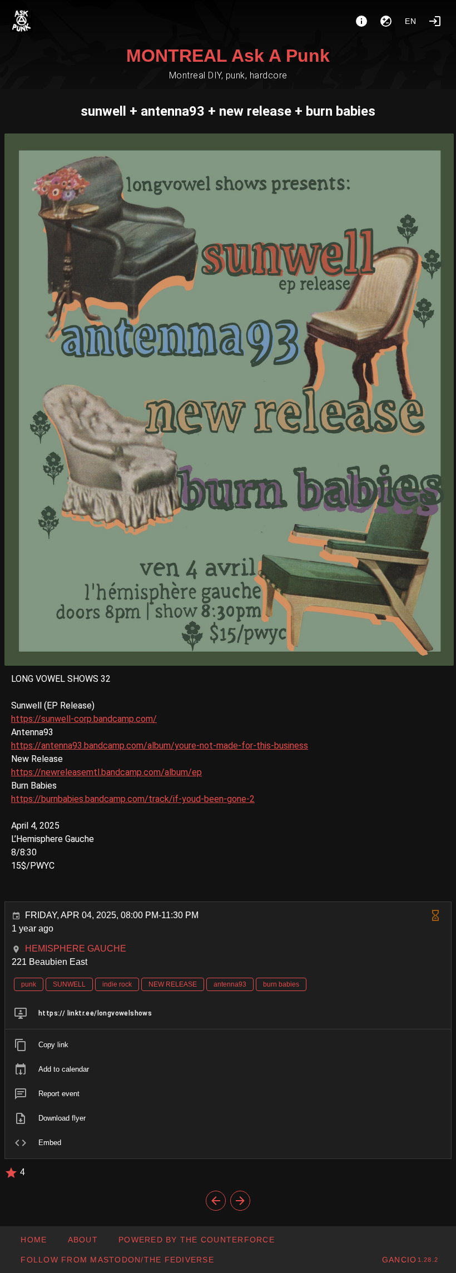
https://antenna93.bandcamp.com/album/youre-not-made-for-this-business (159, 745)
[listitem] (228, 1013)
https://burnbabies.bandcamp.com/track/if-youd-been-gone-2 (133, 799)
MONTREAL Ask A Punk (228, 56)
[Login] (435, 21)
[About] (361, 21)
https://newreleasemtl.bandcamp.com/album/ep (106, 772)
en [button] (411, 21)
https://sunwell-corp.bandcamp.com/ (84, 719)
